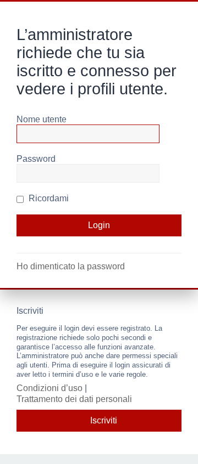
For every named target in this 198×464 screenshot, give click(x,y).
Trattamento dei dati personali (74, 399)
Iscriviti (103, 420)
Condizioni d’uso (49, 388)
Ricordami (47, 198)
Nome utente (41, 119)
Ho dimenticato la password (70, 266)
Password (36, 158)
